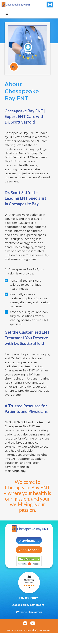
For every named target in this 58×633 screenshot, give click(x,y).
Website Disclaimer (29, 612)
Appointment (29, 540)
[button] (50, 4)
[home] (19, 4)
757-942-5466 (29, 550)
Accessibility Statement (28, 604)
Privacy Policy (29, 597)
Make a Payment (26, 559)
